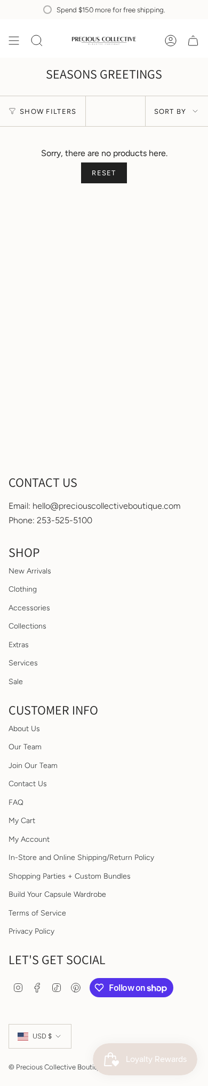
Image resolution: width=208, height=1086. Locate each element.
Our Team (25, 746)
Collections (27, 626)
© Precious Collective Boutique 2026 (66, 1066)
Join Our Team (33, 765)
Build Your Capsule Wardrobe (57, 894)
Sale (16, 681)
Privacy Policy (31, 931)
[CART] (193, 40)
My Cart (22, 820)
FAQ (16, 802)
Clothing (23, 589)
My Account (29, 839)
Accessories (29, 607)
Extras (19, 644)
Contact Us (28, 783)
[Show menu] (14, 40)
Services (23, 663)
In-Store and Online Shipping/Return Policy (81, 857)
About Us (24, 728)
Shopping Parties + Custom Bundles (70, 876)
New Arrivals (30, 571)
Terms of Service (37, 913)
